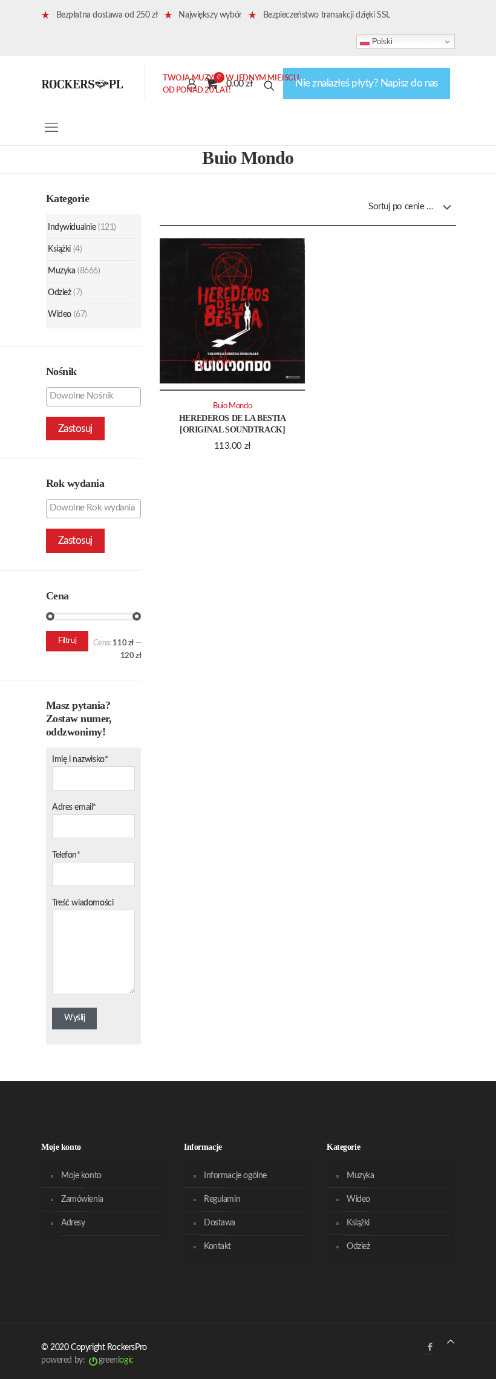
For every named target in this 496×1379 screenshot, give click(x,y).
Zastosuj (75, 428)
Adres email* (74, 807)
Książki (59, 249)
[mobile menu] (51, 127)
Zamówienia (82, 1199)
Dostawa (219, 1223)
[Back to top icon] (450, 1342)
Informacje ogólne (235, 1176)
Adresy (73, 1223)
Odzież (59, 293)
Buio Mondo (232, 405)
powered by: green (87, 1360)
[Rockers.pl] (82, 83)
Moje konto (81, 1176)
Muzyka (61, 271)
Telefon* (66, 855)
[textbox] (96, 396)
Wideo (59, 314)
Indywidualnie (72, 227)
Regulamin (222, 1199)
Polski (381, 41)
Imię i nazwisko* (80, 759)
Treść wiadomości (82, 903)
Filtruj (67, 641)
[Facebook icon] (429, 1347)
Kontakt (217, 1246)
